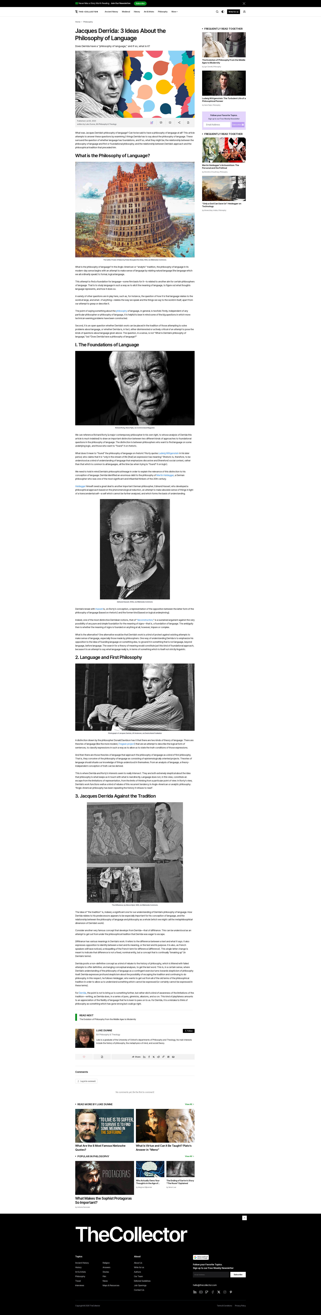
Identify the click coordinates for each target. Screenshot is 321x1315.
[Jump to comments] (161, 122)
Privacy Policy (240, 1306)
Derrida (82, 993)
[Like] (84, 1057)
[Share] (179, 122)
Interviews (79, 1285)
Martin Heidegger (165, 475)
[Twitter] (154, 1057)
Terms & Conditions (224, 1306)
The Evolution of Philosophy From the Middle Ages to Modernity (107, 1019)
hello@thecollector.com (205, 1285)
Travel (78, 1281)
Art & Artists (80, 1272)
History (78, 1267)
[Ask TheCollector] (151, 122)
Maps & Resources (111, 1285)
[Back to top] (244, 1218)
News (105, 1281)
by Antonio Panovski (82, 1207)
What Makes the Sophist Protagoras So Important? (103, 1200)
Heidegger (80, 486)
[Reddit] (158, 1057)
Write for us (233, 12)
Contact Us (139, 1290)
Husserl (99, 609)
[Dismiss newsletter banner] (244, 3)
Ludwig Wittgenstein (169, 453)
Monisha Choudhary (211, 172)
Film (104, 1276)
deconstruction (145, 620)
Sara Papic (208, 105)
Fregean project (126, 744)
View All (188, 1104)
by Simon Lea (171, 1187)
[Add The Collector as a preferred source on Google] (201, 1257)
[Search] (217, 11)
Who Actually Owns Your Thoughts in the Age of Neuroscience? (148, 1182)
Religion (106, 1263)
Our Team (138, 1276)
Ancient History (82, 1263)
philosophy (121, 311)
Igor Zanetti (208, 67)
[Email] (173, 1057)
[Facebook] (149, 1057)
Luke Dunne (90, 124)
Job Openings (140, 1285)
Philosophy (88, 22)
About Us (138, 1263)
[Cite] (188, 122)
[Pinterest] (231, 1292)
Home (77, 22)
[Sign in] (244, 11)
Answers (106, 1267)
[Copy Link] (163, 1056)
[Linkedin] (144, 1057)
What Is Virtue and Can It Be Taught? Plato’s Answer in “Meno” (163, 1147)
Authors (137, 1272)
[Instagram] (225, 1292)
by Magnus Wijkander (144, 1187)
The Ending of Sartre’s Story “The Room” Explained (180, 1182)
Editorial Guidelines (142, 1281)
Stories (106, 1272)
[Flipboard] (168, 1057)
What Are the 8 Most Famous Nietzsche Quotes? (100, 1147)
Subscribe (140, 3)
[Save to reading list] (170, 122)
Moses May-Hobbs (211, 210)
